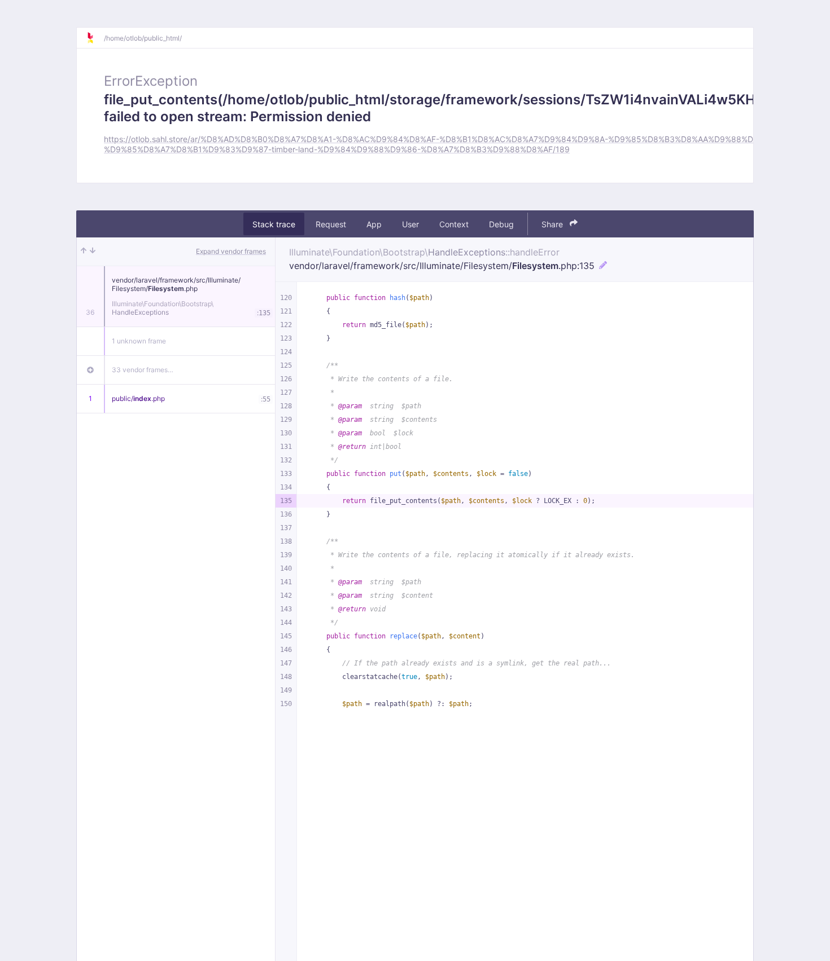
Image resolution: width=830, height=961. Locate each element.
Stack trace (273, 223)
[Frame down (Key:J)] (92, 251)
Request (331, 223)
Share (553, 223)
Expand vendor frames (231, 251)
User (410, 223)
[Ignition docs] (95, 37)
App (374, 223)
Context (454, 223)
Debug (501, 223)
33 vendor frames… (142, 369)
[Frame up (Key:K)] (83, 251)
